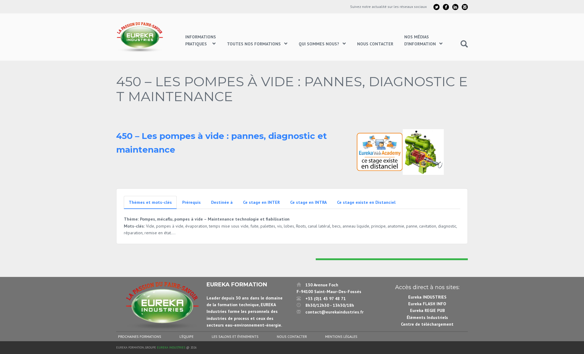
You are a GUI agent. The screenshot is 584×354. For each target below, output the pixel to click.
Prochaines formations (139, 336)
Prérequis (191, 202)
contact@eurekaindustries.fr (334, 312)
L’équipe (186, 336)
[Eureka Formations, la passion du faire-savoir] (140, 37)
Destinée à (222, 202)
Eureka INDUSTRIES (427, 297)
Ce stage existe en (366, 202)
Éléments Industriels (427, 317)
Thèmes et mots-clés (150, 202)
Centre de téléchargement (427, 324)
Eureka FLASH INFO (427, 303)
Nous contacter (292, 336)
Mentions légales (341, 336)
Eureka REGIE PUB (427, 310)
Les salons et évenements (235, 336)
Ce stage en (261, 202)
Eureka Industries (171, 347)
